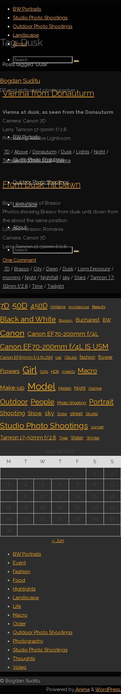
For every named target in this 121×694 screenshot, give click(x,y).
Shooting (12, 413)
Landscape (26, 598)
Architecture (78, 307)
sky (66, 277)
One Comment (19, 260)
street (76, 413)
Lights (82, 152)
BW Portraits (27, 554)
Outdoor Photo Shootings (42, 632)
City (38, 269)
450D (38, 306)
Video (19, 667)
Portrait (101, 402)
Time (37, 286)
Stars (80, 277)
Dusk (66, 152)
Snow (62, 414)
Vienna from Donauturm (48, 93)
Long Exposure (94, 269)
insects (68, 371)
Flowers (10, 371)
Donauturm (44, 152)
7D (7, 152)
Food (19, 580)
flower (105, 357)
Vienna (63, 160)
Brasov (21, 269)
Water (77, 437)
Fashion (21, 571)
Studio (92, 413)
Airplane (58, 307)
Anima (82, 689)
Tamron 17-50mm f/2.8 (27, 160)
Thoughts (24, 658)
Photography (28, 641)
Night (99, 152)
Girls (44, 371)
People (42, 401)
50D (19, 305)
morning (11, 277)
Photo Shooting (71, 402)
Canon (12, 333)
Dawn (52, 269)
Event (19, 563)
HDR (55, 371)
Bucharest (88, 320)
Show (35, 413)
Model (41, 386)
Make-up (12, 387)
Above (21, 152)
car (58, 357)
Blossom (66, 320)
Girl (30, 369)
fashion (87, 357)
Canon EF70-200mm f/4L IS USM (54, 347)
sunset (97, 427)
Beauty (99, 306)
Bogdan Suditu (20, 80)
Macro (87, 371)
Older (19, 624)
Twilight (55, 286)
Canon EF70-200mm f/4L (63, 333)
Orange (95, 388)
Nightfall (49, 277)
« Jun (58, 540)
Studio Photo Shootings (44, 425)
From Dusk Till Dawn (42, 184)
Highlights (24, 589)
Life (17, 606)
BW (107, 320)
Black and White (28, 319)
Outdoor (14, 401)
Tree (63, 437)
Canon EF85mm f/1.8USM (26, 357)
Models (64, 388)
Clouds (71, 357)
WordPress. (108, 689)
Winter (93, 437)
